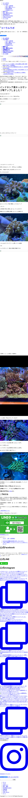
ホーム (6, 3)
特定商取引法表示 (7, 787)
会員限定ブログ (9, 10)
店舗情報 (6, 14)
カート (5, 18)
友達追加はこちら (4, 534)
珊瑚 (5, 11)
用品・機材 (7, 13)
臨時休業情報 (8, 8)
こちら (10, 491)
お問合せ (7, 17)
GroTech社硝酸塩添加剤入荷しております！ (13, 541)
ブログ (5, 4)
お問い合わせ (3, 35)
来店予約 (8, 15)
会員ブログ (5, 785)
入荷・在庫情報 (9, 5)
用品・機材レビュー (10, 7)
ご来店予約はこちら (5, 510)
